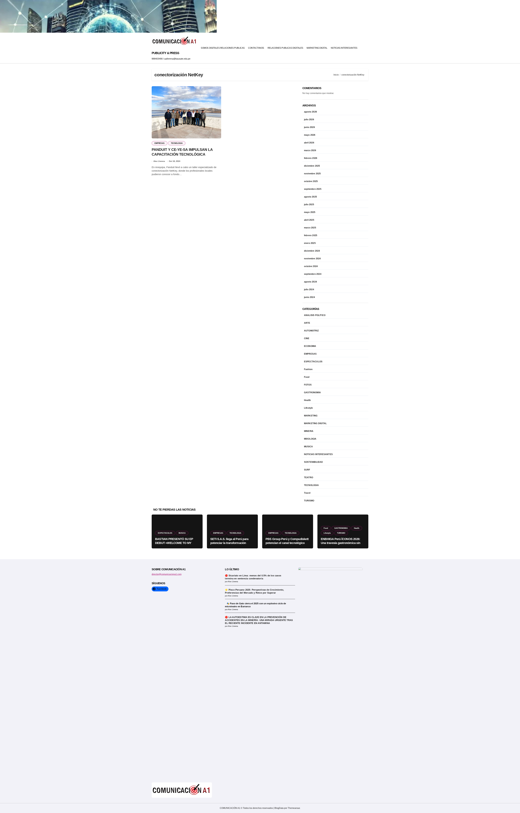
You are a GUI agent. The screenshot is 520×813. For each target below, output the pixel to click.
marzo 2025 (310, 227)
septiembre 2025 (312, 189)
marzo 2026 (310, 150)
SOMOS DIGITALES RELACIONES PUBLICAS (223, 48)
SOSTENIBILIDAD (313, 462)
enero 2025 (310, 243)
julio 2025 (309, 204)
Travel (307, 493)
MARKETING (311, 415)
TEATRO (308, 477)
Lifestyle (308, 408)
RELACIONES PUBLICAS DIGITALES (285, 48)
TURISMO (309, 500)
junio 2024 (309, 297)
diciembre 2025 (312, 166)
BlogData (279, 808)
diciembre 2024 (312, 251)
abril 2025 (309, 220)
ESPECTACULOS (313, 361)
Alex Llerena (159, 161)
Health (307, 400)
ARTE (307, 323)
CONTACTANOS (256, 48)
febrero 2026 (310, 158)
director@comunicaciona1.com (166, 574)
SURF (307, 470)
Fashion (308, 369)
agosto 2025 (310, 197)
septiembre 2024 (312, 274)
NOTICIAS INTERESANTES (344, 48)
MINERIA (308, 431)
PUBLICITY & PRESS (165, 53)
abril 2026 (309, 143)
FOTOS (308, 385)
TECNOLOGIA (177, 143)
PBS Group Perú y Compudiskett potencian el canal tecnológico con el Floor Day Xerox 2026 (287, 542)
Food (307, 377)
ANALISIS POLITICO (314, 315)
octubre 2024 (311, 266)
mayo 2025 (309, 212)
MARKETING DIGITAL (317, 48)
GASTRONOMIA (312, 392)
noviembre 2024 (312, 258)
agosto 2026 (310, 112)
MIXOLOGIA (310, 439)
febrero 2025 (310, 235)
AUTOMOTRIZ (311, 331)
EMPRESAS (160, 143)
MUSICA (308, 446)
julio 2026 (309, 119)
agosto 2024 (310, 282)
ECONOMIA (310, 346)
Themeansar (294, 808)
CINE (306, 338)
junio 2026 (309, 127)
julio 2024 (309, 289)
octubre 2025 (311, 181)
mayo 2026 (309, 135)
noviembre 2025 (312, 173)
